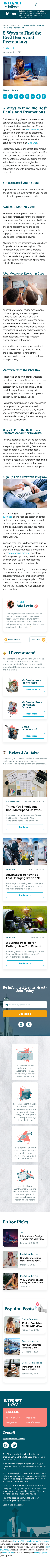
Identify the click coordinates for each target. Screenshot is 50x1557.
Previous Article (14, 640)
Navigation (11, 1422)
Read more (32, 689)
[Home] (12, 4)
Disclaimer (31, 1417)
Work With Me (12, 1417)
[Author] (36, 606)
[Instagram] (21, 1024)
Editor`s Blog (32, 1422)
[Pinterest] (29, 1024)
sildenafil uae (8, 1552)
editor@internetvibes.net (14, 1438)
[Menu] (44, 5)
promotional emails (19, 553)
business (7, 516)
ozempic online (40, 1552)
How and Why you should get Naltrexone (31, 1541)
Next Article (36, 640)
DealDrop (32, 142)
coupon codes (32, 129)
